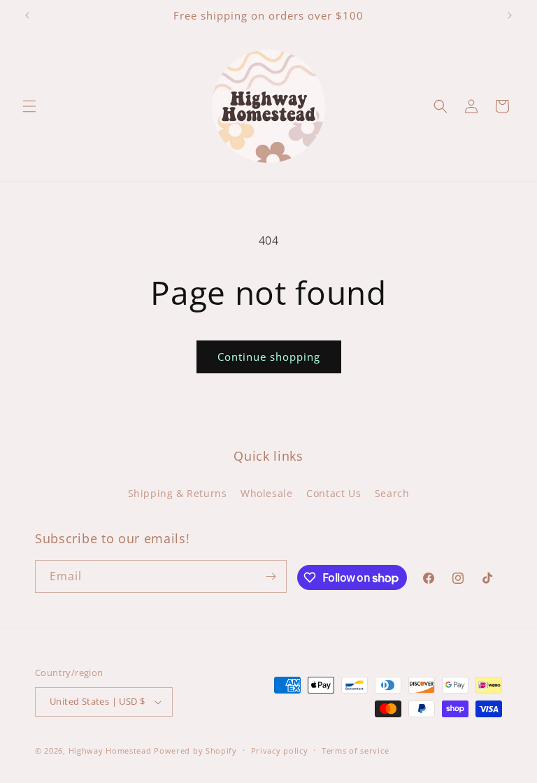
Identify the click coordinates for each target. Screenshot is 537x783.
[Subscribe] (270, 576)
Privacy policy (279, 750)
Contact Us (333, 493)
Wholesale (266, 493)
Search (392, 493)
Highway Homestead (110, 750)
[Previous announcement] (27, 15)
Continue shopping (268, 357)
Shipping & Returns (177, 493)
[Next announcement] (509, 15)
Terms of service (355, 750)
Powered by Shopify (195, 750)
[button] (29, 106)
